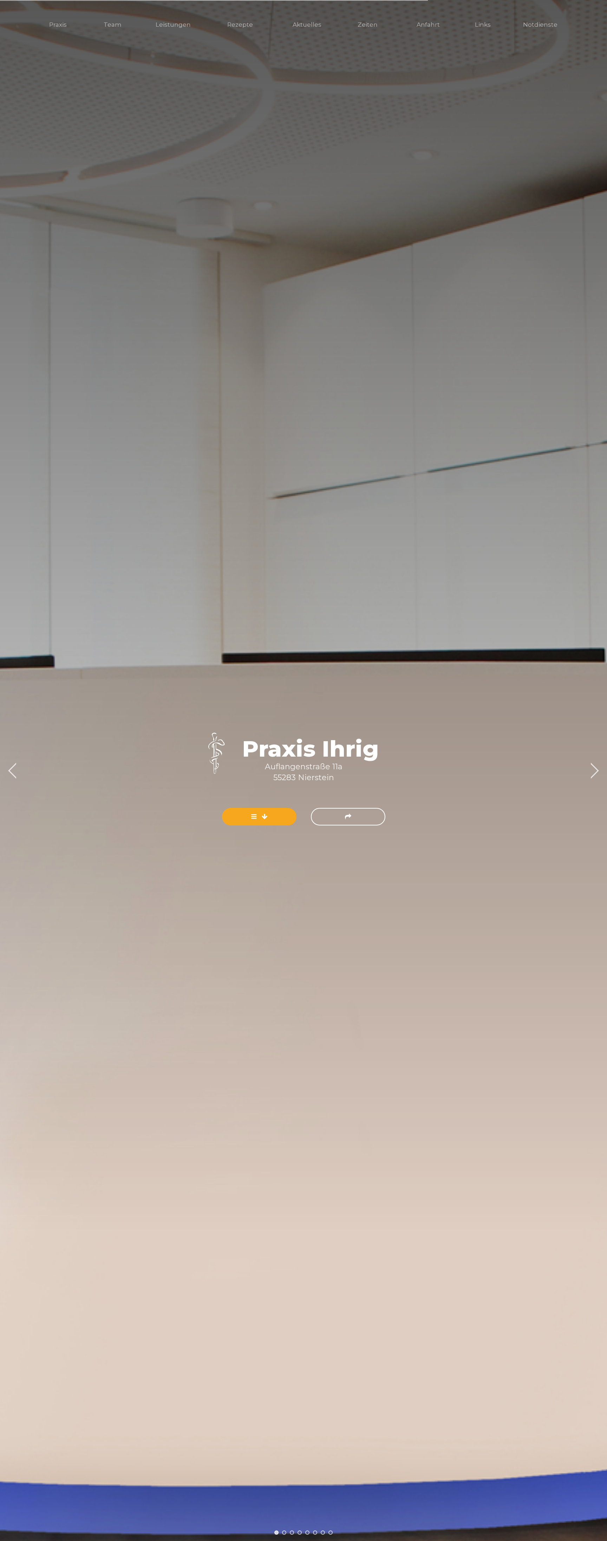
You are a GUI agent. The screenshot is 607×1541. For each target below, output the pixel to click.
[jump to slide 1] (276, 1532)
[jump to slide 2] (284, 1532)
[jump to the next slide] (348, 816)
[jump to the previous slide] (12, 770)
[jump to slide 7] (323, 1532)
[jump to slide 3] (292, 1532)
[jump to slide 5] (307, 1532)
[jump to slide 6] (315, 1532)
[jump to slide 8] (330, 1532)
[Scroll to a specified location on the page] (259, 816)
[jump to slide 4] (300, 1532)
